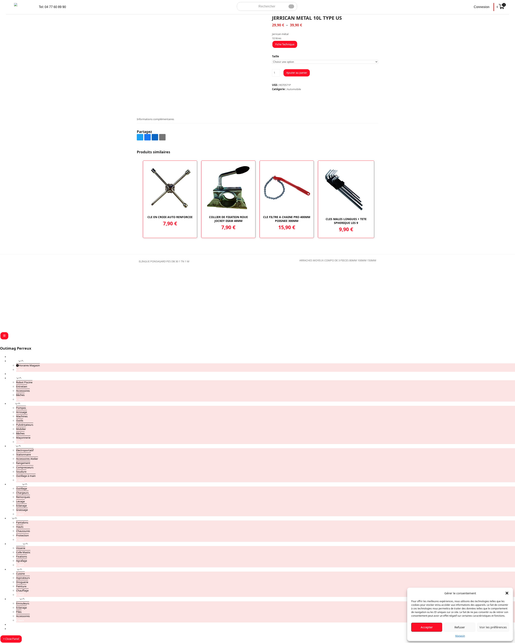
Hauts (19, 527)
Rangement (23, 463)
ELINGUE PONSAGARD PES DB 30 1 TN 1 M (163, 262)
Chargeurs (22, 493)
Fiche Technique (284, 44)
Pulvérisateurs (24, 425)
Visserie (20, 548)
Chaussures (23, 531)
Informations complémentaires (155, 119)
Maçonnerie (23, 437)
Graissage (22, 510)
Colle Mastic (23, 552)
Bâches (20, 395)
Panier (12, 629)
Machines (22, 416)
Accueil (12, 357)
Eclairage (21, 505)
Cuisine (20, 573)
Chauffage (22, 590)
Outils (19, 420)
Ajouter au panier (296, 72)
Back (21, 369)
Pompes (21, 408)
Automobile (294, 89)
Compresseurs (24, 467)
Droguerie (22, 582)
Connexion (481, 7)
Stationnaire (23, 454)
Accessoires (23, 391)
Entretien (21, 386)
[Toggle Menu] (4, 336)
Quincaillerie (15, 544)
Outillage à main (26, 476)
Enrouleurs (22, 603)
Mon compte (16, 624)
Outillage (21, 488)
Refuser (459, 627)
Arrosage (21, 412)
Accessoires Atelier (27, 459)
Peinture (21, 586)
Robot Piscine (24, 382)
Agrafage (21, 561)
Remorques (23, 497)
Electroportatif (24, 450)
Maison (12, 569)
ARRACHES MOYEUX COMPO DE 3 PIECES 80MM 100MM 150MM (337, 261)
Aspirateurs (23, 578)
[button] (507, 593)
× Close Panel (11, 639)
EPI (10, 518)
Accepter (427, 627)
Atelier (12, 446)
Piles (19, 612)
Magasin (460, 636)
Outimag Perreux (15, 348)
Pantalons (22, 522)
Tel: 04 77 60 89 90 (52, 7)
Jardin (11, 403)
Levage (20, 501)
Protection (22, 535)
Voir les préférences (493, 627)
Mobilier (21, 429)
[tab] (155, 119)
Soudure (21, 471)
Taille (275, 56)
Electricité (14, 599)
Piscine (12, 378)
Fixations (21, 556)
